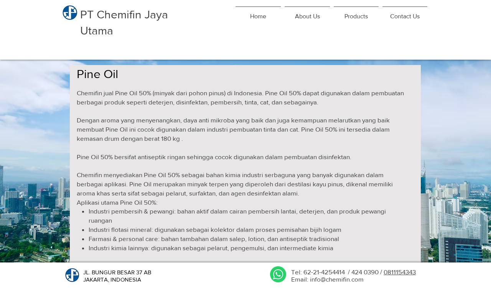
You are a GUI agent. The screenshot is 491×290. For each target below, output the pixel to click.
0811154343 (400, 271)
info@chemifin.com (337, 279)
